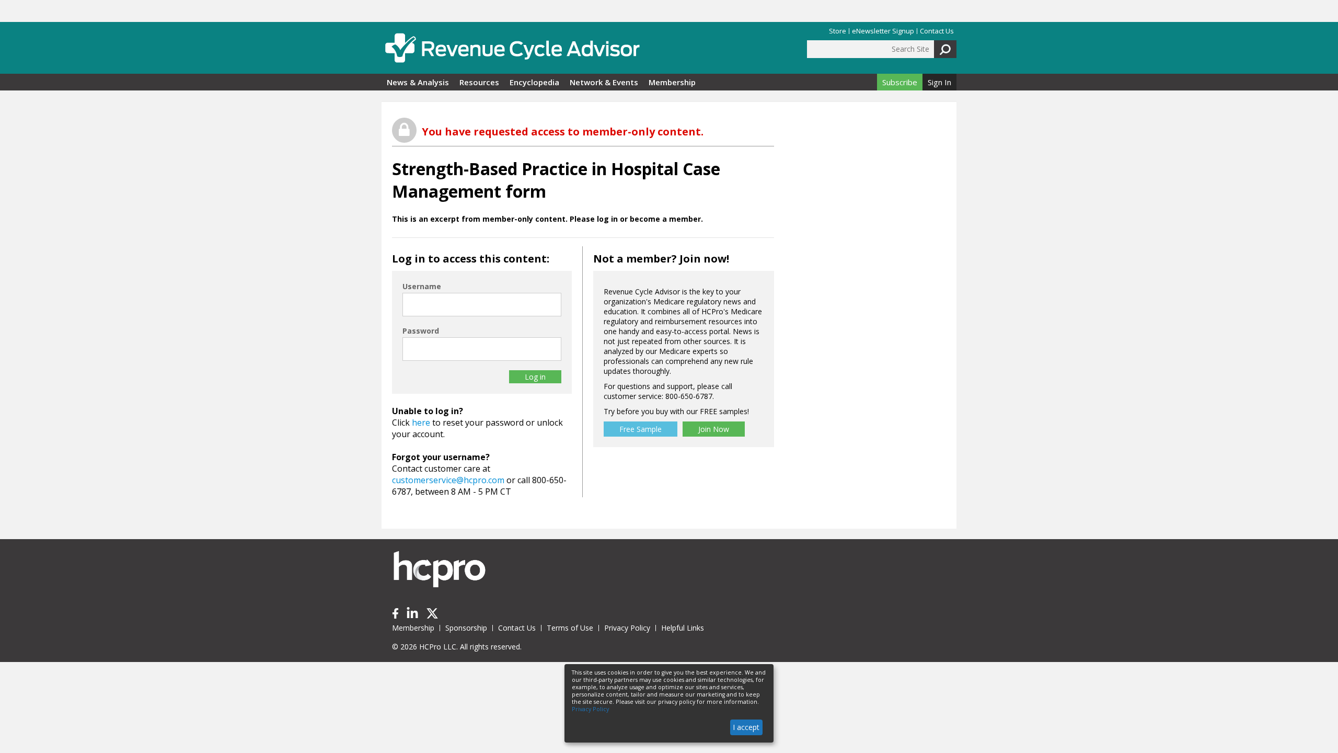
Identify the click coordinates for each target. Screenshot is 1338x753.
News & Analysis (418, 82)
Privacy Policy (627, 628)
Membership (672, 82)
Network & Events (604, 82)
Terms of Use (570, 628)
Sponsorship (466, 628)
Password (420, 331)
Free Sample (640, 429)
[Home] (512, 47)
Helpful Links (682, 628)
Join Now (713, 429)
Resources (479, 82)
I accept (746, 727)
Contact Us (937, 31)
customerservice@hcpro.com (448, 480)
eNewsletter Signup (883, 31)
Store (837, 31)
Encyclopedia (534, 82)
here (421, 422)
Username (421, 286)
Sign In (939, 82)
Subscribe (899, 82)
